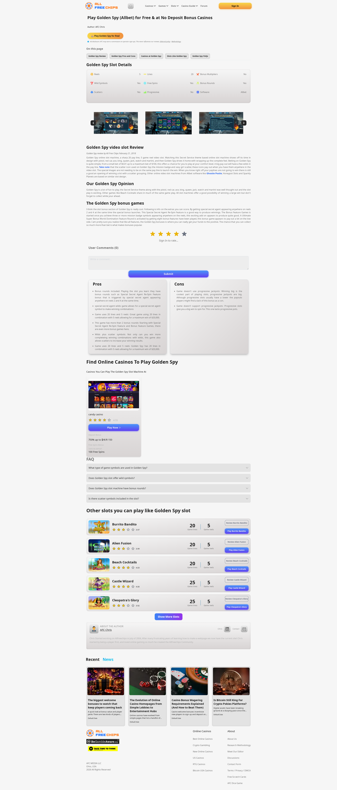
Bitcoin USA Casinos (203, 770)
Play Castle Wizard (236, 588)
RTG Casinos (199, 764)
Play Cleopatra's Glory (237, 607)
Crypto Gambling (201, 745)
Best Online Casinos (203, 738)
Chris (220, 629)
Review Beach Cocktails (236, 561)
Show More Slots (168, 616)
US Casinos (198, 757)
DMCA (247, 770)
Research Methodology (239, 745)
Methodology (176, 41)
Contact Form (234, 764)
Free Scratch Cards (236, 776)
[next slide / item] (243, 123)
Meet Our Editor (235, 751)
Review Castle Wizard (236, 580)
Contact (236, 629)
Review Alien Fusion (237, 542)
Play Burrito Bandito (236, 531)
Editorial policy (165, 41)
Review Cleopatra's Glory (236, 599)
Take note (104, 167)
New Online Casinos (203, 751)
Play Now (113, 427)
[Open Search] (131, 6)
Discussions (233, 757)
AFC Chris (100, 26)
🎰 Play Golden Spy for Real (105, 35)
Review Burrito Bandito (236, 523)
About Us (232, 738)
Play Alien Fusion (236, 550)
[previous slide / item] (93, 123)
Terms (230, 770)
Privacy (239, 770)
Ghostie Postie (214, 173)
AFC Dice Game (234, 783)
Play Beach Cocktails (236, 569)
